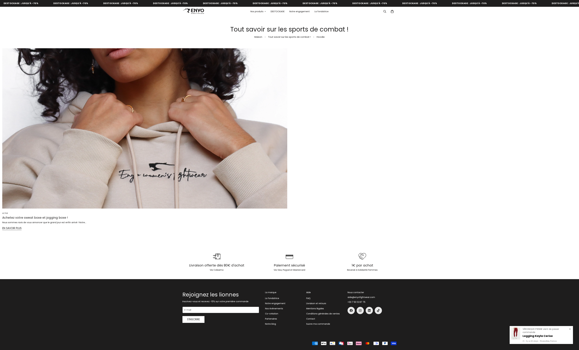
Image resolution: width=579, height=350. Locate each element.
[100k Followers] (360, 310)
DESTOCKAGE (278, 11)
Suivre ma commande (318, 323)
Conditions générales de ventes (323, 313)
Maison (258, 36)
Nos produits (256, 11)
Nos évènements (274, 308)
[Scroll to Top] (573, 333)
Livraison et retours (316, 303)
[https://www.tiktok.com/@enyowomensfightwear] (378, 310)
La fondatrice (322, 11)
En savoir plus (12, 228)
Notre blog (270, 323)
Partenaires (271, 318)
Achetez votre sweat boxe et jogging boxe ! (35, 217)
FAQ (308, 298)
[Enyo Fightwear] (193, 11)
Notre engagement (299, 11)
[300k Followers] (351, 310)
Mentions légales (315, 308)
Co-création (271, 313)
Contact (310, 318)
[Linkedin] (369, 310)
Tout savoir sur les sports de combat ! (289, 36)
